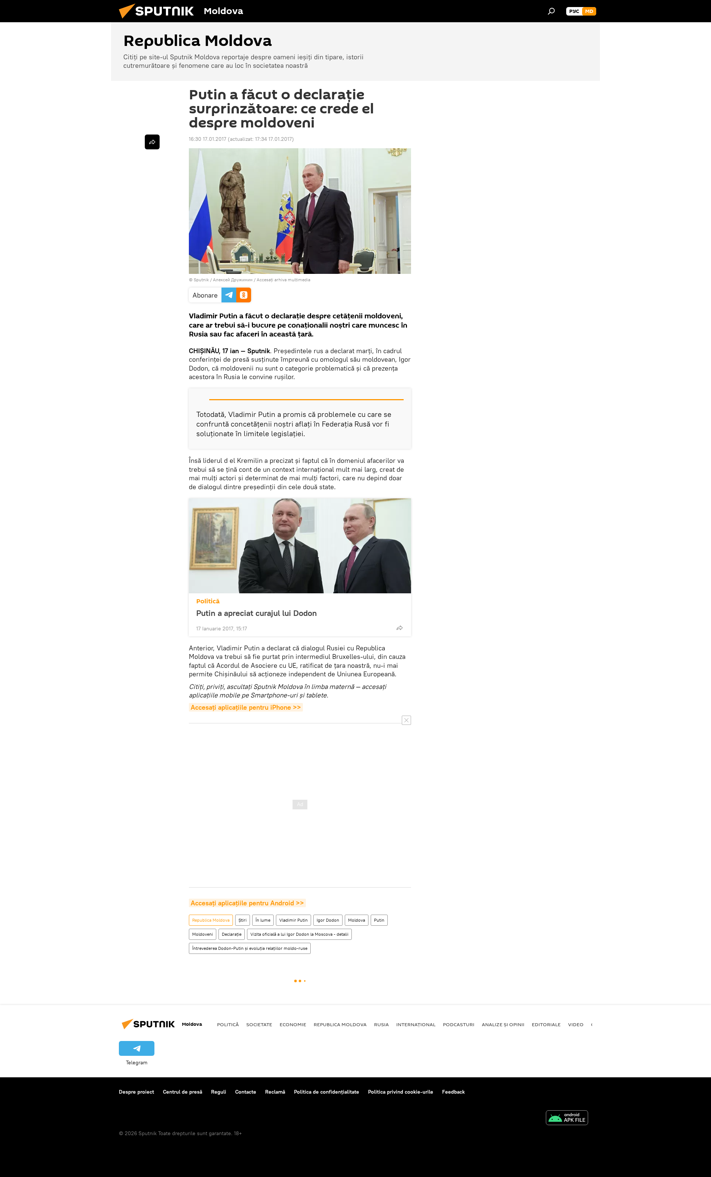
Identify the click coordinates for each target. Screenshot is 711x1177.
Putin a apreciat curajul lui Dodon (256, 613)
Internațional (415, 1024)
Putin (379, 920)
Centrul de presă (182, 1091)
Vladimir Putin (293, 920)
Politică (208, 601)
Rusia (381, 1024)
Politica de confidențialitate (326, 1091)
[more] (399, 627)
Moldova (356, 920)
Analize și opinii (503, 1024)
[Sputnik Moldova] (159, 20)
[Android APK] (567, 1118)
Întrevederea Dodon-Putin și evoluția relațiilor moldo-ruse (249, 948)
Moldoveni (202, 934)
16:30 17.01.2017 (207, 139)
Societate (259, 1024)
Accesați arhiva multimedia (283, 279)
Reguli (218, 1091)
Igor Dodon (328, 920)
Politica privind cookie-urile (400, 1091)
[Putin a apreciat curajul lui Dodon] (300, 545)
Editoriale (546, 1024)
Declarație (231, 934)
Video (576, 1024)
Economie (293, 1024)
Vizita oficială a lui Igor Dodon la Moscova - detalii (299, 934)
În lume (263, 920)
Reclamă (275, 1091)
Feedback (453, 1091)
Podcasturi (458, 1024)
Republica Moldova (211, 920)
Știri (242, 920)
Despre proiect (136, 1091)
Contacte (245, 1091)
